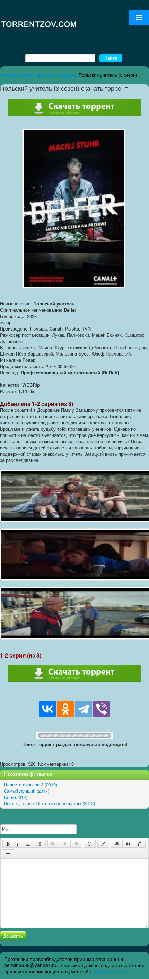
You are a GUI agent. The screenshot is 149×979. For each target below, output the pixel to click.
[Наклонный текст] (18, 844)
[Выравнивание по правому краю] (76, 844)
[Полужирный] (7, 844)
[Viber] (101, 709)
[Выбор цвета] (103, 844)
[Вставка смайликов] (90, 844)
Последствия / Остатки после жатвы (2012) (49, 803)
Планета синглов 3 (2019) (30, 784)
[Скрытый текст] (117, 844)
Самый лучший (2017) (26, 791)
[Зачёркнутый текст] (40, 844)
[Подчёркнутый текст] (28, 844)
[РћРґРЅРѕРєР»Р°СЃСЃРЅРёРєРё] (65, 709)
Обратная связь (111, 971)
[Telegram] (83, 709)
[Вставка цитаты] (128, 844)
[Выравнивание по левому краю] (53, 844)
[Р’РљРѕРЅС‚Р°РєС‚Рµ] (47, 709)
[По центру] (65, 844)
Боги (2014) (15, 797)
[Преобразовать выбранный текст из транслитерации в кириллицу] (140, 844)
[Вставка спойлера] (8, 853)
